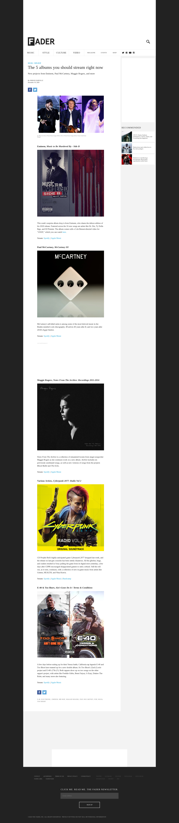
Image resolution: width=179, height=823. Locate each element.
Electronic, (46, 699)
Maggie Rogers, (72, 699)
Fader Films (50, 779)
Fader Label (38, 779)
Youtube (118, 776)
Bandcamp (67, 579)
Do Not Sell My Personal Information (91, 817)
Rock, (100, 699)
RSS (118, 779)
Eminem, (55, 699)
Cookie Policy (86, 776)
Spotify (47, 238)
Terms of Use (59, 776)
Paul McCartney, (87, 699)
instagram (134, 53)
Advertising (47, 776)
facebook (126, 53)
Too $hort (41, 701)
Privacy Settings (68, 817)
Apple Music (56, 238)
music (30, 63)
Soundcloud (100, 779)
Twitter (123, 53)
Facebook (108, 776)
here (64, 232)
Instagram (128, 776)
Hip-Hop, (62, 699)
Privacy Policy (72, 776)
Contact (37, 776)
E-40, (39, 699)
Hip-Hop (37, 63)
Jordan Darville (36, 80)
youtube (130, 53)
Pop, (96, 699)
